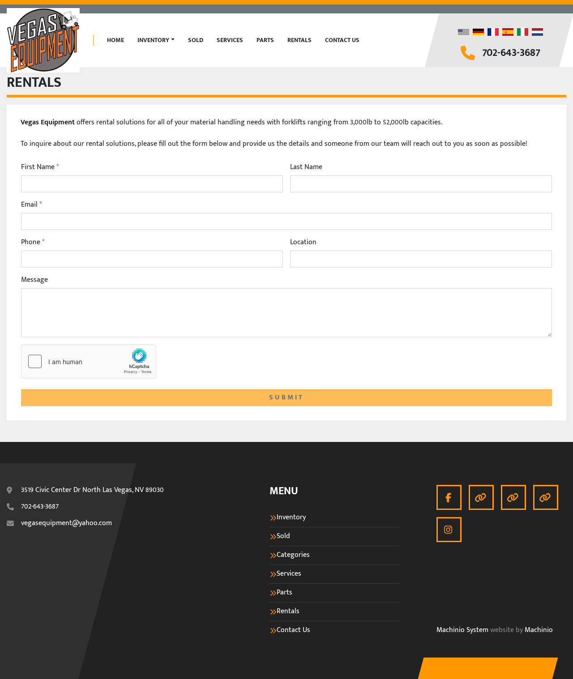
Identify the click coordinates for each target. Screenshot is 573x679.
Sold (195, 40)
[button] (156, 40)
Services (230, 40)
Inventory (153, 40)
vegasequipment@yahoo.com (66, 523)
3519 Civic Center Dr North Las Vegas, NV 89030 (92, 490)
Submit (286, 397)
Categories (293, 555)
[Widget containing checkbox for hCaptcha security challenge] (88, 361)
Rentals (299, 40)
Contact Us (342, 40)
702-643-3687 (511, 53)
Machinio (539, 630)
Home (115, 40)
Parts (265, 40)
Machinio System (462, 630)
